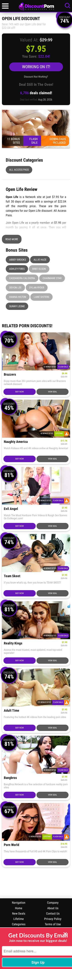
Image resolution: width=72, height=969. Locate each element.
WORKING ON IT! (36, 66)
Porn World (11, 845)
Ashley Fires (17, 268)
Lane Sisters (41, 296)
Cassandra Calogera (22, 278)
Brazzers (10, 374)
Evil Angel (11, 509)
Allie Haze (40, 259)
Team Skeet (12, 576)
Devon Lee (15, 287)
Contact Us (53, 913)
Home (18, 908)
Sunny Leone (17, 306)
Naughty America (16, 442)
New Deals (18, 913)
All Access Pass (19, 169)
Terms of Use (53, 924)
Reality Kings (13, 643)
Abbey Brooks (17, 259)
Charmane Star (52, 278)
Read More (11, 239)
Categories (18, 924)
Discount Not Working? (36, 76)
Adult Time (11, 710)
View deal (52, 392)
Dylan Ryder (36, 287)
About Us (52, 908)
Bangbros (10, 778)
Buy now (19, 392)
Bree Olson (39, 268)
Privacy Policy (52, 919)
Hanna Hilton (17, 296)
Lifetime (18, 919)
